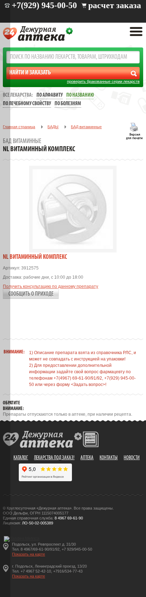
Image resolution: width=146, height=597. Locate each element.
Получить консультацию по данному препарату (50, 286)
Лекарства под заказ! (54, 458)
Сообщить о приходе (31, 294)
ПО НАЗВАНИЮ (80, 95)
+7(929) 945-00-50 (44, 5)
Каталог (20, 458)
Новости (132, 458)
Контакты (109, 458)
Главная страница (19, 127)
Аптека (87, 458)
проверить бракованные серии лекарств (103, 81)
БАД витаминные (86, 127)
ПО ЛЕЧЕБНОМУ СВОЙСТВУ (27, 104)
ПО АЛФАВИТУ (49, 95)
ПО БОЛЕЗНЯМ (68, 104)
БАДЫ (52, 127)
